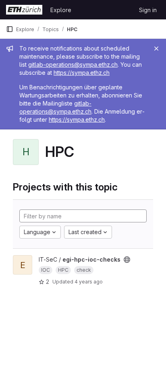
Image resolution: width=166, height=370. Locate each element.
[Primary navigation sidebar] (9, 29)
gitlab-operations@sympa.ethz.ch (73, 64)
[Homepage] (24, 9)
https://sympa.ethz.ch (82, 72)
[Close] (156, 48)
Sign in (148, 9)
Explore (60, 9)
